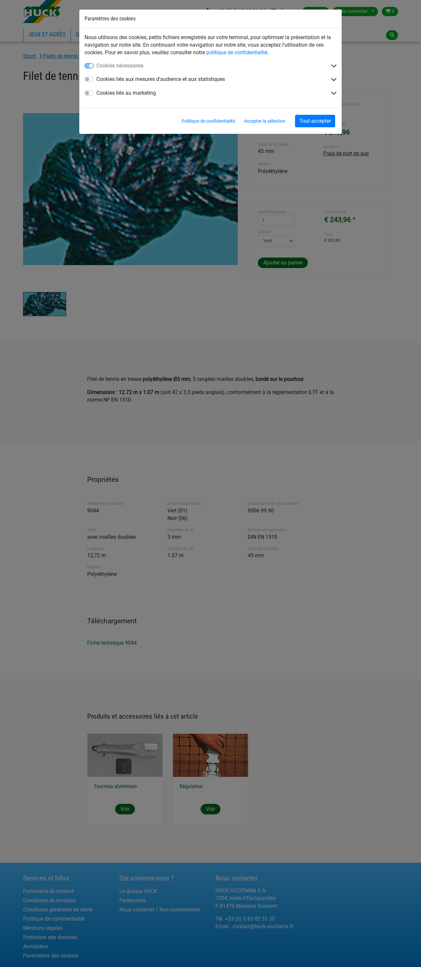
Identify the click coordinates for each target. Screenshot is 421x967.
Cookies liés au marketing (126, 93)
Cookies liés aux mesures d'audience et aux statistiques (160, 79)
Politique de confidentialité (208, 121)
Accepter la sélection (264, 121)
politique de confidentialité (236, 52)
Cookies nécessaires (119, 65)
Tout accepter (315, 121)
